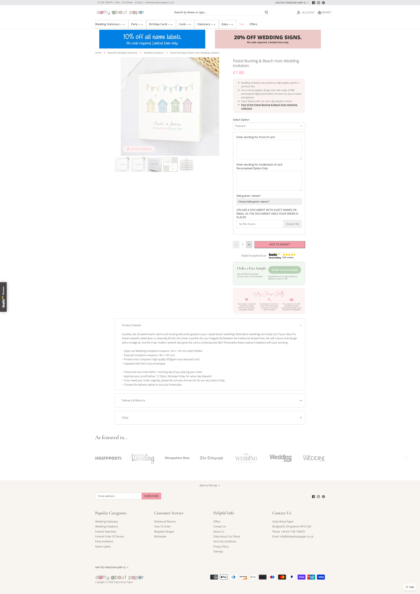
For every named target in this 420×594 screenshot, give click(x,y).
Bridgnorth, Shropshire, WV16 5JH (291, 526)
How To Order (162, 526)
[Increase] (249, 244)
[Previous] (120, 106)
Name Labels (102, 546)
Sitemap (218, 551)
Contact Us (219, 526)
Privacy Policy (221, 546)
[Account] (298, 12)
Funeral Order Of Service (109, 536)
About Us (218, 531)
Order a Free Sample (285, 270)
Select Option (241, 119)
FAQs (125, 417)
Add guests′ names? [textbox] (248, 196)
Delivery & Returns (133, 400)
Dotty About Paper (283, 521)
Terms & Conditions (224, 541)
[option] (170, 106)
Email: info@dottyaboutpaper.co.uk (292, 536)
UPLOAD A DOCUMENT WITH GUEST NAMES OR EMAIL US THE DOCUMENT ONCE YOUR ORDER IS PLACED (267, 213)
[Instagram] (318, 2)
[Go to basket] (320, 12)
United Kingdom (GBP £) (290, 2)
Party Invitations (104, 541)
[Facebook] (313, 2)
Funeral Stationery (105, 531)
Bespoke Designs (164, 531)
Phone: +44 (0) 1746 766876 (288, 531)
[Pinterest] (323, 2)
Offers (216, 521)
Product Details (131, 325)
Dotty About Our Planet (226, 536)
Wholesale (160, 536)
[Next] (220, 106)
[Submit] (266, 12)
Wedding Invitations (106, 526)
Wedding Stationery (106, 521)
